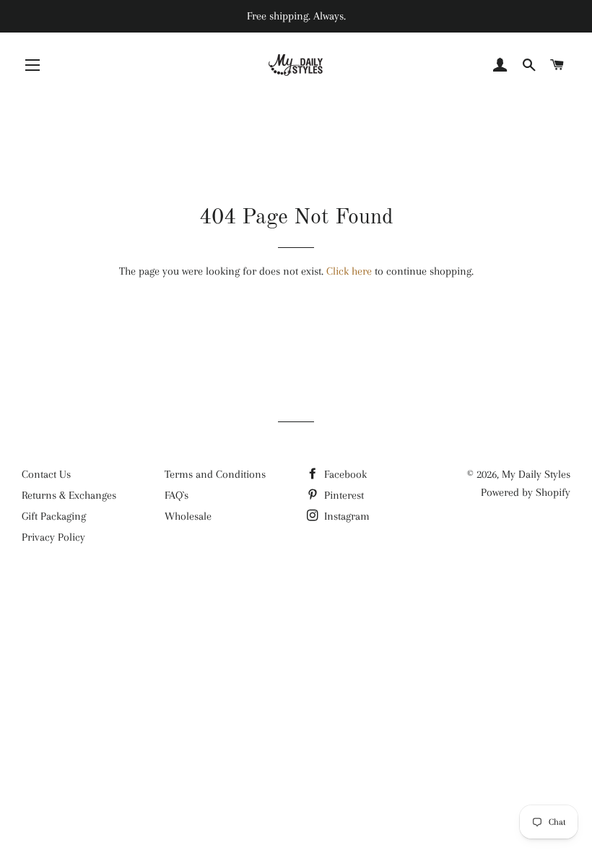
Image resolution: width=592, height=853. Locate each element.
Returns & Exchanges (69, 495)
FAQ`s (176, 495)
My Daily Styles (536, 474)
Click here (349, 271)
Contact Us (46, 474)
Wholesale (188, 516)
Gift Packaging (54, 516)
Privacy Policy (53, 537)
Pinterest (342, 495)
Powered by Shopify (525, 492)
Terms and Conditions (215, 474)
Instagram (345, 516)
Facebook (344, 474)
